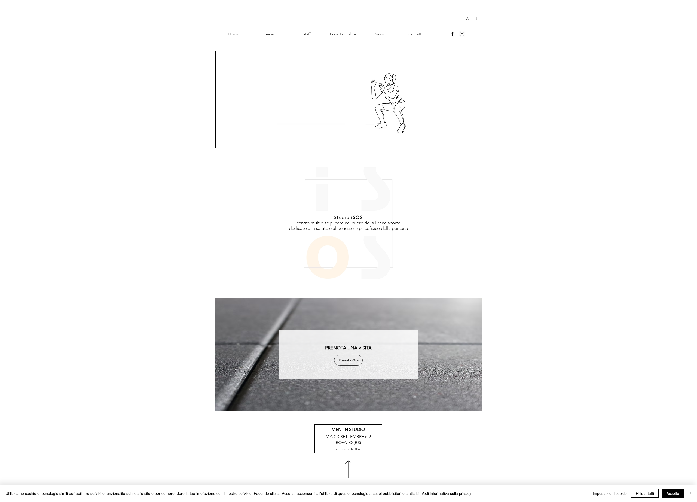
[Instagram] (462, 34)
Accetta (673, 493)
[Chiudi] (690, 493)
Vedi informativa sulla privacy (446, 493)
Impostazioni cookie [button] (610, 493)
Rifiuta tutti (645, 493)
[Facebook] (452, 34)
